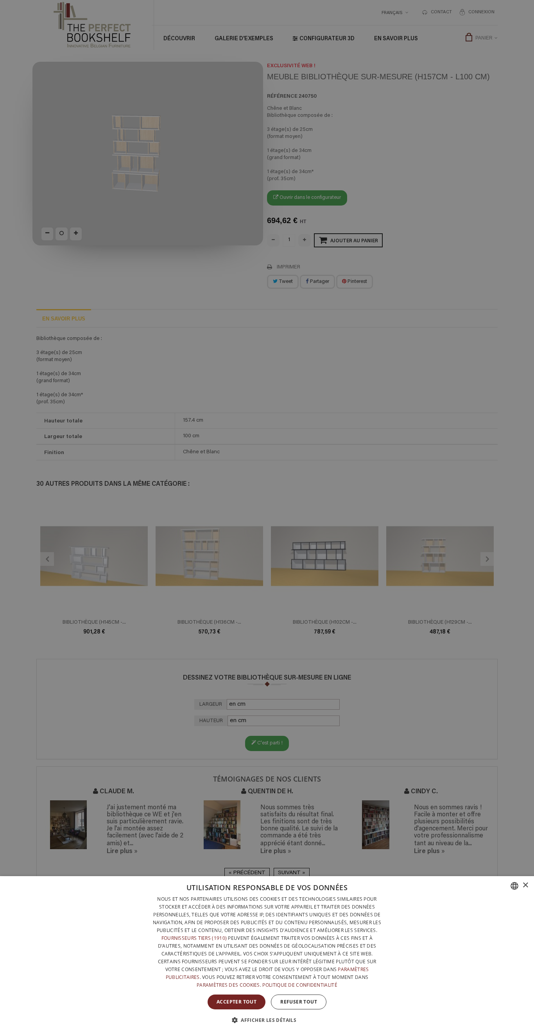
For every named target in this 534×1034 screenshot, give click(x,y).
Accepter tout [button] (236, 1001)
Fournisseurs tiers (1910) (194, 938)
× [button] (525, 885)
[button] (267, 1020)
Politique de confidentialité (299, 985)
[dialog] (267, 955)
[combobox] (514, 886)
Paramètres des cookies (228, 985)
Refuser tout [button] (298, 1001)
